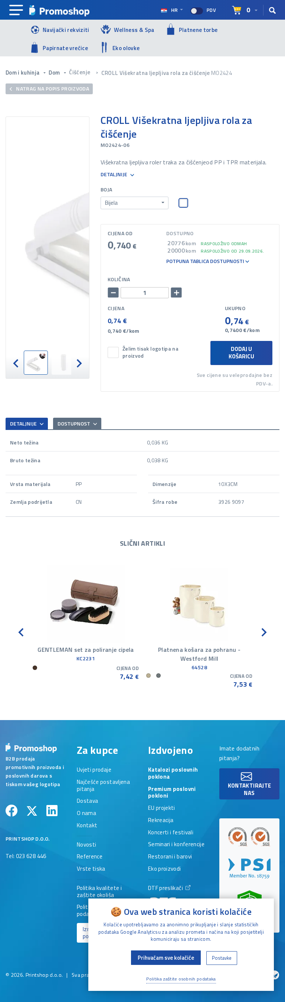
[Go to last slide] (16, 363)
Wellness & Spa (134, 30)
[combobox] (134, 203)
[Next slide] (78, 363)
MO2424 (221, 73)
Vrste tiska (91, 869)
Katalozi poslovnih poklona (173, 773)
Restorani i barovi (170, 857)
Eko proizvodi (164, 869)
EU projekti (161, 808)
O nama (86, 813)
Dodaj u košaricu (241, 353)
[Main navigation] (16, 10)
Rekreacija (161, 820)
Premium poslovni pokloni (172, 793)
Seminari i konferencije (176, 844)
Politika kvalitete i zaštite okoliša (99, 892)
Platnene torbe (198, 30)
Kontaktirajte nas (249, 789)
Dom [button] (55, 72)
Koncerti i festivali (170, 833)
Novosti (86, 845)
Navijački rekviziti (66, 30)
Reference (89, 857)
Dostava (87, 801)
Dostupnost (74, 423)
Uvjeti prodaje (94, 770)
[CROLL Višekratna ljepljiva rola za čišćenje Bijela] (47, 234)
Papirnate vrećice (65, 48)
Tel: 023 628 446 (26, 856)
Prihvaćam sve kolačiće (166, 957)
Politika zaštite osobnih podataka (181, 978)
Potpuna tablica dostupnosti (205, 261)
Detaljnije (114, 174)
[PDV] (196, 10)
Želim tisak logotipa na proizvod (150, 352)
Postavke (222, 958)
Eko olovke (126, 48)
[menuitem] (36, 363)
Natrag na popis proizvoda (52, 88)
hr (174, 10)
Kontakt (87, 825)
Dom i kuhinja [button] (23, 72)
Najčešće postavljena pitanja (103, 786)
